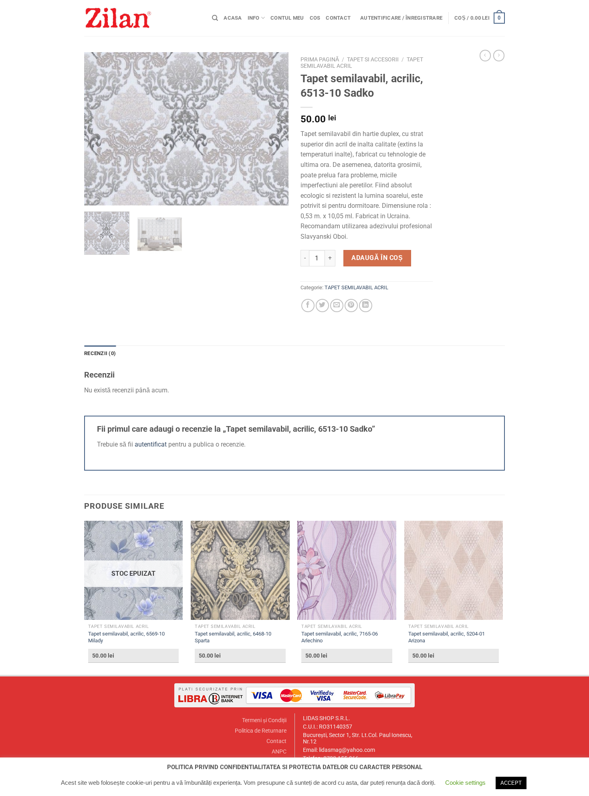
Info (254, 18)
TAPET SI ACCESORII (373, 59)
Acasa (233, 18)
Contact (338, 18)
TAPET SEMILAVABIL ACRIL (356, 287)
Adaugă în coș (377, 258)
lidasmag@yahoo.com (347, 750)
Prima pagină (320, 59)
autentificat (151, 444)
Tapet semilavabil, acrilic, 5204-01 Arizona (446, 637)
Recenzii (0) (100, 353)
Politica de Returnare (260, 730)
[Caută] (215, 18)
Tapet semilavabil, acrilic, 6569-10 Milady (126, 637)
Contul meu (287, 18)
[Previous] (98, 129)
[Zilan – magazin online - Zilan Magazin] (142, 18)
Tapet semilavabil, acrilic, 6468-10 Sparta (233, 637)
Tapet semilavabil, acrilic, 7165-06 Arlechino (339, 637)
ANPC (279, 751)
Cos (315, 18)
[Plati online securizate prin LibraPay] (294, 695)
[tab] (100, 353)
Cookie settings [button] (465, 782)
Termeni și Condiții (264, 720)
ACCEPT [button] (511, 783)
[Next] (274, 129)
